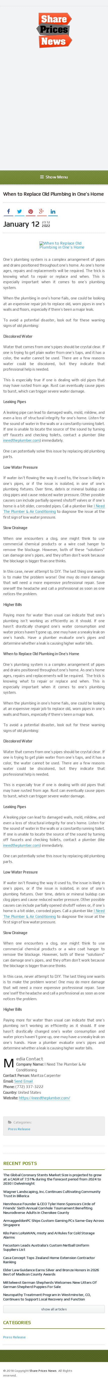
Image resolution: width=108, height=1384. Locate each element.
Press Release (19, 1129)
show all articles (54, 1309)
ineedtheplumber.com (21, 440)
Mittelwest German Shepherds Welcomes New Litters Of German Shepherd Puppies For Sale (50, 1284)
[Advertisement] (54, 109)
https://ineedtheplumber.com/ (44, 1098)
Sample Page (93, 1370)
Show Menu (57, 177)
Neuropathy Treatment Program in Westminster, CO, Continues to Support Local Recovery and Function (47, 1297)
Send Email (23, 1081)
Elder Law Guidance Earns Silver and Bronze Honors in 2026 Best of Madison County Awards (51, 1272)
